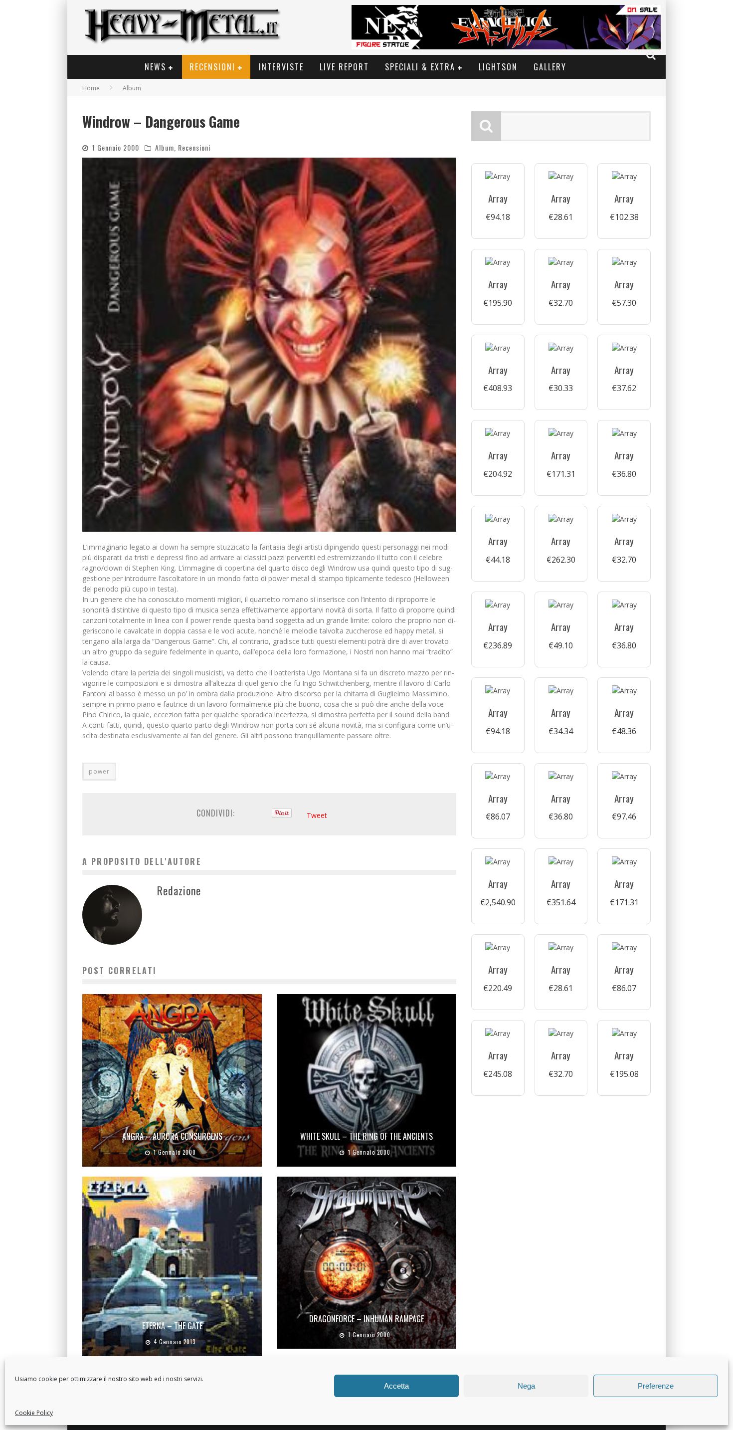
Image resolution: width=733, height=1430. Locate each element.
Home (91, 88)
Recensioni (212, 67)
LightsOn (498, 67)
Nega (526, 1386)
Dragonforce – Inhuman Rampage (366, 1319)
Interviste (281, 67)
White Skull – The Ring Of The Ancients (366, 1136)
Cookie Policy (34, 1413)
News (155, 67)
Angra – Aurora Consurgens (172, 1136)
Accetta (396, 1386)
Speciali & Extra (420, 67)
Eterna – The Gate (172, 1326)
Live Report (344, 67)
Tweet (317, 815)
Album (164, 147)
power (99, 771)
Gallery (550, 67)
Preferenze (656, 1386)
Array (498, 198)
